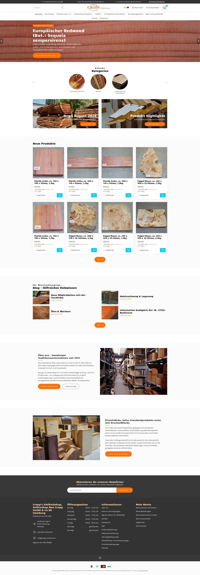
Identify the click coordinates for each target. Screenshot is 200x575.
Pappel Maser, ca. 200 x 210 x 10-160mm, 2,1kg (81, 237)
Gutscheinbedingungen (110, 544)
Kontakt (105, 519)
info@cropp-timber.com (46, 538)
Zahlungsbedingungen (110, 537)
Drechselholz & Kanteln (82, 14)
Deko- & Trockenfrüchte (154, 14)
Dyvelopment (143, 570)
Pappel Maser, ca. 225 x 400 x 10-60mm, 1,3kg (150, 182)
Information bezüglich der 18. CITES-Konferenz (143, 311)
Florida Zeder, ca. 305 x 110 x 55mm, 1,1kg (81, 182)
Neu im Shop (49, 14)
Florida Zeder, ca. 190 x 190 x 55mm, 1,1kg (46, 182)
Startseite (38, 14)
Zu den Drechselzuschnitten (118, 454)
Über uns (105, 508)
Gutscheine (104, 18)
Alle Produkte (141, 526)
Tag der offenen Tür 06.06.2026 (113, 515)
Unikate (94, 18)
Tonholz (98, 14)
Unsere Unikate (70, 386)
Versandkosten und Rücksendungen (115, 541)
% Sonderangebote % (135, 14)
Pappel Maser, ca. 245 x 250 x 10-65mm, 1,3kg (115, 237)
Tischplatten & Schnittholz (114, 14)
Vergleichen (41, 195)
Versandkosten (49, 189)
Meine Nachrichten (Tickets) (146, 515)
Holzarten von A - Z (63, 14)
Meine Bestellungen (143, 511)
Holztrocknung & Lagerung (136, 296)
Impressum (106, 522)
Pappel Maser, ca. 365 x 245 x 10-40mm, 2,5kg (150, 237)
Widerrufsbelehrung (109, 530)
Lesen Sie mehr (56, 300)
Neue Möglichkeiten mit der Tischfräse (68, 296)
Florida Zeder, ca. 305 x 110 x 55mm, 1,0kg (115, 182)
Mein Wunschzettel (143, 519)
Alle (98, 260)
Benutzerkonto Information (146, 508)
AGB (103, 526)
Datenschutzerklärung (110, 533)
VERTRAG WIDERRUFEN (157, 2)
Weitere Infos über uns (49, 386)
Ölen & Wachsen (61, 311)
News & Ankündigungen (111, 511)
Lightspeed (126, 570)
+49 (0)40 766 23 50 (44, 532)
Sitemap (105, 548)
